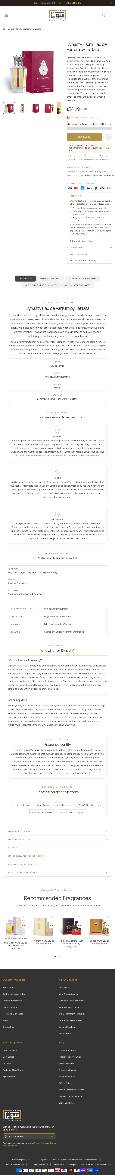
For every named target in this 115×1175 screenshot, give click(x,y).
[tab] (50, 279)
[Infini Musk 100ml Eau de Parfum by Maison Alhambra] (15, 925)
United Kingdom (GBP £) (22, 1160)
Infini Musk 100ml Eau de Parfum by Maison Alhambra (15, 945)
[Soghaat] (57, 15)
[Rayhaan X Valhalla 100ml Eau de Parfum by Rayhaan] (71, 925)
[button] (110, 15)
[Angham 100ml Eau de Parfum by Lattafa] (43, 925)
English (43, 1160)
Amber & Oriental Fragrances (41, 812)
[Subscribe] (52, 1136)
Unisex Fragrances (64, 805)
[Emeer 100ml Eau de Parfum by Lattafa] (99, 925)
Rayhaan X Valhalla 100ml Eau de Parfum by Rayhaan (72, 943)
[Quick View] (24, 925)
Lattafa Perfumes (82, 167)
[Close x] (111, 3)
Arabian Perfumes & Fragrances (93, 171)
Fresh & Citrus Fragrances (90, 805)
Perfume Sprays (42, 805)
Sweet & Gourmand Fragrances (73, 812)
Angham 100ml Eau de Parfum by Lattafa (43, 942)
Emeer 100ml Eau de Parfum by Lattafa (99, 942)
